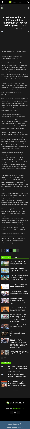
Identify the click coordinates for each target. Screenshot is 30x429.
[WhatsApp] (14, 250)
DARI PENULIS (15, 257)
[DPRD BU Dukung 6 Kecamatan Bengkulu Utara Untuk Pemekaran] (4, 377)
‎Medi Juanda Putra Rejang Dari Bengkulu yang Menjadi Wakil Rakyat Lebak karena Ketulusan (17, 309)
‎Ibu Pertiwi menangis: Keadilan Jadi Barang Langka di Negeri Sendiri (17, 333)
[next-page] (5, 358)
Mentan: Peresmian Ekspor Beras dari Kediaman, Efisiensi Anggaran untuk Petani (18, 293)
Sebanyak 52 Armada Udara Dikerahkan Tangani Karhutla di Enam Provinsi (17, 263)
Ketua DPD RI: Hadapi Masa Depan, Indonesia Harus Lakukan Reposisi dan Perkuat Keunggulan (17, 368)
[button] (2, 2)
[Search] (28, 2)
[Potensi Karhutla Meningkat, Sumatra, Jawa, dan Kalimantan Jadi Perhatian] (5, 270)
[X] (10, 250)
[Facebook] (7, 250)
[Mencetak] (17, 250)
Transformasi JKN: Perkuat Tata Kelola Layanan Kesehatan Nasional (18, 286)
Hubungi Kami (20, 423)
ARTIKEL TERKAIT (6, 257)
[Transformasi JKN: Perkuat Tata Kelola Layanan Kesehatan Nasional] (5, 286)
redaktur (13, 28)
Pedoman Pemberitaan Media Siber (15, 424)
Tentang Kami (13, 423)
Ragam (2, 5)
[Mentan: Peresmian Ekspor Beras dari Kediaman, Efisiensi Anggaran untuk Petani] (5, 293)
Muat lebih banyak (14, 390)
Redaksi (7, 423)
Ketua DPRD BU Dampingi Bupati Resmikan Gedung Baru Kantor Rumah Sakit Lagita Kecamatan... (17, 383)
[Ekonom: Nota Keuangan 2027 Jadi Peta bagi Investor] (5, 326)
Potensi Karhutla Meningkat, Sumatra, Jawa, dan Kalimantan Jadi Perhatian (18, 270)
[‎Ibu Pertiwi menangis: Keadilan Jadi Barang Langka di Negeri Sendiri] (5, 333)
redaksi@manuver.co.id (18, 408)
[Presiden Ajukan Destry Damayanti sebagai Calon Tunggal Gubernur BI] (5, 352)
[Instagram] (15, 412)
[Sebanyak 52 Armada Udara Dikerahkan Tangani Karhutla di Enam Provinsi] (5, 263)
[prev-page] (2, 358)
